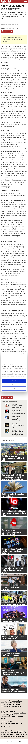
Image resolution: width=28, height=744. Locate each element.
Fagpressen (19, 731)
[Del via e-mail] (8, 31)
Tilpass (13, 384)
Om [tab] (23, 358)
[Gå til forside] (6, 1)
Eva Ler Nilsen (17, 701)
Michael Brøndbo (15, 703)
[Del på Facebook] (2, 31)
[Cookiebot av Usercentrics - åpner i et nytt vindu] (20, 354)
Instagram (4, 718)
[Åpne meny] (25, 2)
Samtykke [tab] (5, 358)
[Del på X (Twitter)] (5, 31)
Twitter (20, 717)
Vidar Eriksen (16, 706)
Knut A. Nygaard (14, 704)
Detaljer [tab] (14, 358)
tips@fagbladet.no (20, 713)
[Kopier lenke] (11, 31)
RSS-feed (7, 727)
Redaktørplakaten (16, 733)
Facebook (13, 717)
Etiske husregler (19, 734)
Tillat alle (14, 381)
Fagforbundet (10, 711)
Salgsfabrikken (12, 715)
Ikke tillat (14, 388)
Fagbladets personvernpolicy (14, 736)
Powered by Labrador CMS (14, 742)
